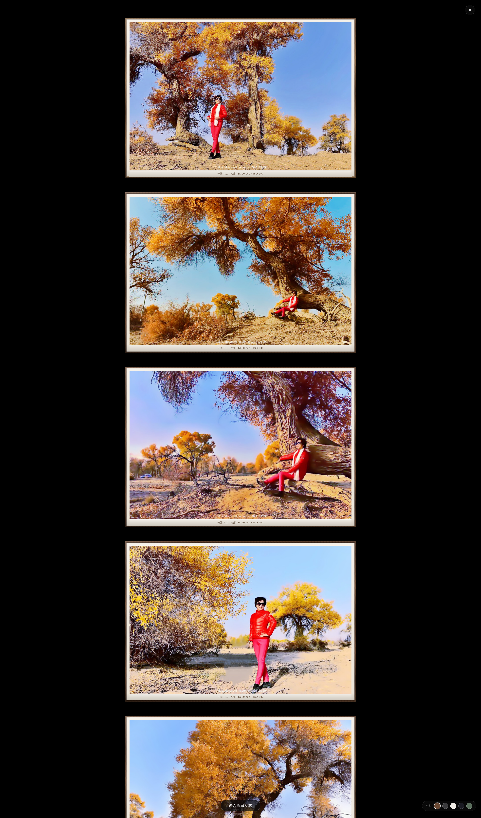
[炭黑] (445, 806)
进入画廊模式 (240, 805)
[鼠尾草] (469, 806)
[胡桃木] (437, 806)
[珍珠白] (453, 806)
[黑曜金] (461, 806)
